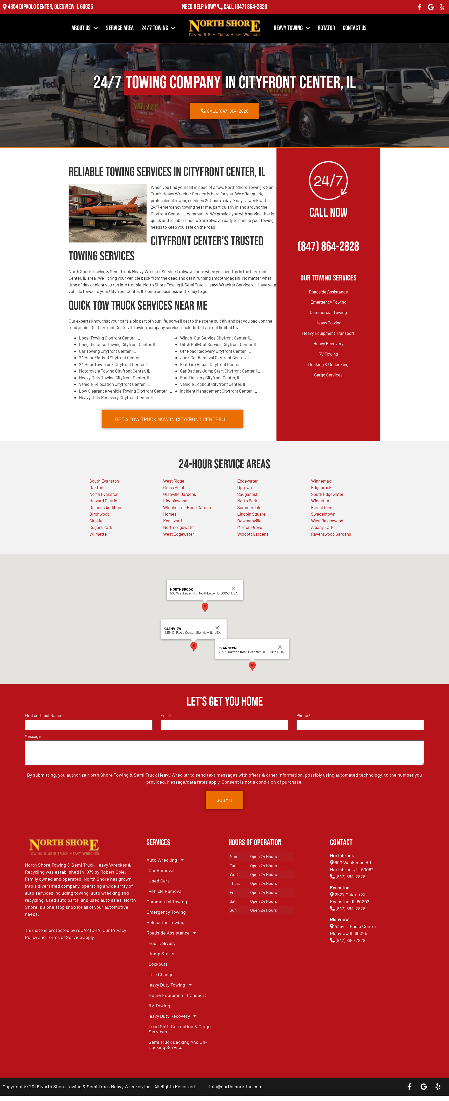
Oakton (96, 487)
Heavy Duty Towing (166, 985)
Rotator (326, 28)
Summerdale (249, 507)
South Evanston (104, 480)
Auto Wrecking (162, 860)
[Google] (430, 7)
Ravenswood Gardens (331, 533)
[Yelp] (442, 7)
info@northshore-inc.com (235, 1086)
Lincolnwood (175, 500)
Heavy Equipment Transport (328, 333)
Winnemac (321, 480)
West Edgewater (178, 533)
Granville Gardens (179, 494)
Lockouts (158, 964)
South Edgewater (327, 494)
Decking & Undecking (328, 364)
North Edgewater (179, 527)
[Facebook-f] (419, 7)
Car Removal (161, 870)
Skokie (95, 520)
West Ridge (173, 480)
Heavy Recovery (328, 343)
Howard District (104, 500)
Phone (303, 715)
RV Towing (328, 353)
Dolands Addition (105, 507)
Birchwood (99, 513)
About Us (81, 28)
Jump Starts (161, 953)
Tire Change (161, 974)
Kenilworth (173, 520)
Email (167, 715)
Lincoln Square (251, 513)
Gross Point (173, 487)
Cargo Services (328, 374)
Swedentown (323, 513)
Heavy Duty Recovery (168, 1016)
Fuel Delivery (162, 943)
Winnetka (320, 500)
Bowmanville (249, 520)
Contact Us (355, 28)
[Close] (217, 628)
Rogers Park (100, 527)
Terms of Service (64, 937)
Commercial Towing (328, 312)
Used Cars (159, 881)
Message (33, 736)
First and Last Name (44, 715)
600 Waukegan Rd (353, 862)
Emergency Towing (328, 301)
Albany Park (322, 527)
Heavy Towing (288, 28)
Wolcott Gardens (252, 533)
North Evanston (103, 494)
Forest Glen (321, 507)
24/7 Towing (154, 28)
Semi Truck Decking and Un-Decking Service (178, 1044)
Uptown (244, 487)
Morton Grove (249, 527)
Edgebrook (321, 487)
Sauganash (247, 494)
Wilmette (98, 533)
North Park (247, 500)
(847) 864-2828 (251, 7)
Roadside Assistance (328, 291)
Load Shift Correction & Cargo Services (180, 1028)
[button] (193, 647)
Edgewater (247, 480)
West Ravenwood (327, 520)
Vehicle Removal (165, 891)
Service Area (120, 28)
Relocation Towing (165, 922)
